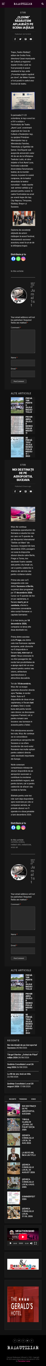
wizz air (14, 847)
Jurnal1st (33, 297)
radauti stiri (16, 845)
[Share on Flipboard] (25, 39)
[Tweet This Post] (20, 39)
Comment (16, 327)
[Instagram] (23, 259)
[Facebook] (13, 259)
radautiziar (26, 845)
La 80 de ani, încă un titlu (19, 1074)
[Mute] (31, 1243)
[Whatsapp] (18, 259)
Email (14, 369)
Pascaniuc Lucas (24, 1361)
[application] (23, 1237)
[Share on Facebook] (15, 39)
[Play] (10, 1243)
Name (14, 357)
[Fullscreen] (35, 1243)
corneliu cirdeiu (17, 842)
